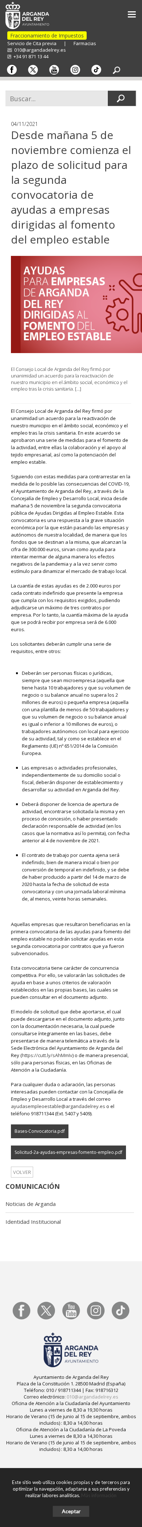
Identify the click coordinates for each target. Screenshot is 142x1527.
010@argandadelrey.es (39, 50)
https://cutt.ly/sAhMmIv (47, 1055)
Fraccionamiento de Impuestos (47, 35)
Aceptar (71, 1511)
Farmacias (85, 43)
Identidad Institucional (33, 1221)
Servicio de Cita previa (31, 43)
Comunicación (32, 1186)
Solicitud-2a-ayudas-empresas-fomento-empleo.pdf (68, 1152)
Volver (22, 1172)
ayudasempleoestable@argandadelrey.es (58, 1106)
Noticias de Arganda (30, 1203)
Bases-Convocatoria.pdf (40, 1131)
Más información (99, 1495)
